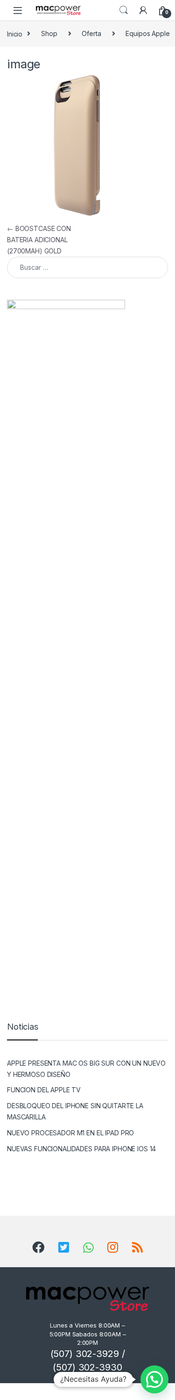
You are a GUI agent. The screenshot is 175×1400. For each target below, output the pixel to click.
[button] (154, 1379)
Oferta (91, 33)
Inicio (14, 33)
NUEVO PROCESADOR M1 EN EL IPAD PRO (70, 1133)
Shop (49, 33)
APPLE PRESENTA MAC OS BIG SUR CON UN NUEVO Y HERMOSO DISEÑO (86, 1068)
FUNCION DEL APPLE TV (44, 1090)
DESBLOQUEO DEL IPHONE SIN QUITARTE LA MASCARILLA (75, 1111)
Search (124, 10)
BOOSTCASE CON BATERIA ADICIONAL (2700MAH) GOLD (39, 239)
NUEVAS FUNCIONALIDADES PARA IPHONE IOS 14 (81, 1149)
